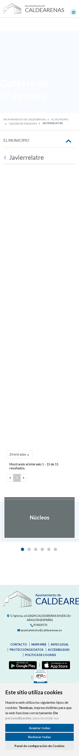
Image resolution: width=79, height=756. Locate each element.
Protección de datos (26, 649)
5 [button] (48, 549)
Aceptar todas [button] (39, 728)
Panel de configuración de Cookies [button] (39, 746)
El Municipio (59, 119)
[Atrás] (5, 157)
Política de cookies (40, 655)
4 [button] (42, 549)
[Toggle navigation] (73, 12)
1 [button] (22, 549)
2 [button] (29, 549)
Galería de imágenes (23, 123)
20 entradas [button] (17, 454)
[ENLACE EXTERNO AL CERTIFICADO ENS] (39, 677)
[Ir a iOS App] (55, 665)
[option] (39, 517)
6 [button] (55, 549)
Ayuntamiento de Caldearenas (24, 119)
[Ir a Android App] (22, 665)
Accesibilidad (59, 649)
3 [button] (35, 549)
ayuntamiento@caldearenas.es (41, 630)
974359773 (40, 625)
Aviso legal (60, 644)
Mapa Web (38, 644)
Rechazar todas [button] (39, 737)
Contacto (18, 644)
